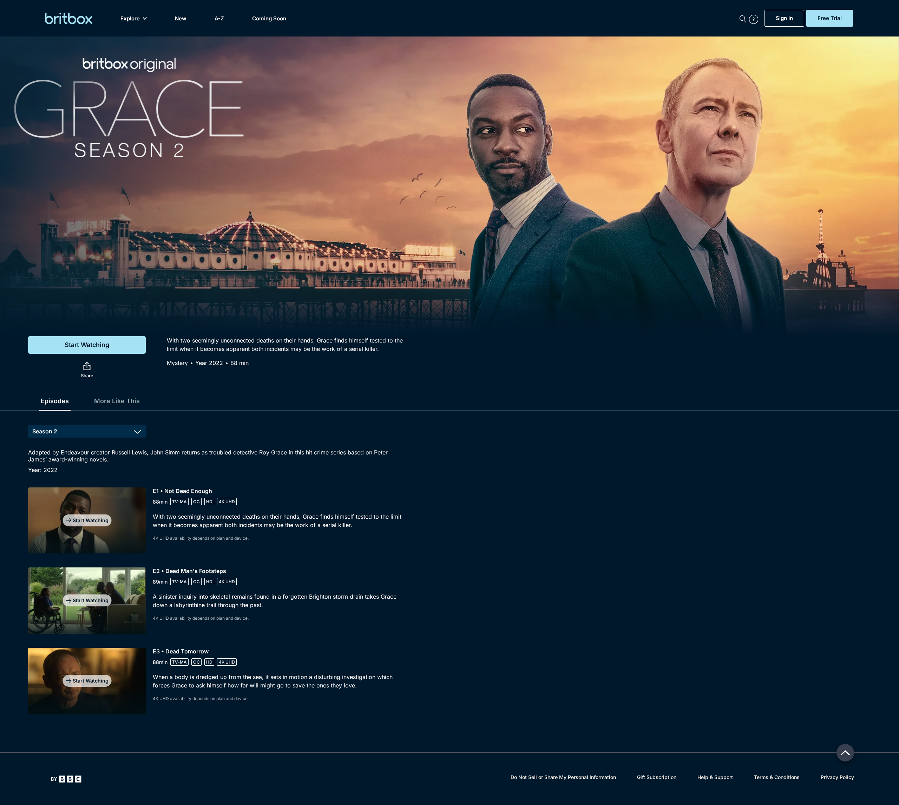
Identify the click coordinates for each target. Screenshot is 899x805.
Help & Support (715, 777)
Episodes (55, 401)
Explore (130, 18)
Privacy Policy (837, 777)
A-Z (219, 18)
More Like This (117, 401)
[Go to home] (66, 779)
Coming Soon (269, 18)
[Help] (755, 18)
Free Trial (830, 18)
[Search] (743, 18)
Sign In (784, 18)
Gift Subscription (656, 777)
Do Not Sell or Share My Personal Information (563, 777)
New (180, 18)
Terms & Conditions (777, 777)
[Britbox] (68, 18)
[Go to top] (845, 752)
